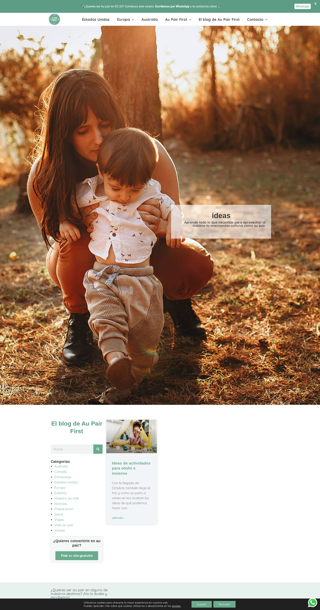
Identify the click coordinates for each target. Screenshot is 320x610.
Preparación (63, 509)
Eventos (60, 493)
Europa (123, 19)
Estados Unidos (96, 19)
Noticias (60, 504)
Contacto (255, 19)
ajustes (176, 606)
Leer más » (118, 518)
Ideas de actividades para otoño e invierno (131, 468)
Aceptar (201, 604)
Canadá (60, 472)
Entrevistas (62, 477)
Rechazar (224, 604)
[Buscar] (98, 449)
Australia (149, 19)
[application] (132, 19)
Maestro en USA (66, 498)
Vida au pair (63, 525)
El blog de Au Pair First (219, 19)
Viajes (59, 520)
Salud (58, 514)
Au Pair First (176, 19)
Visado (59, 530)
